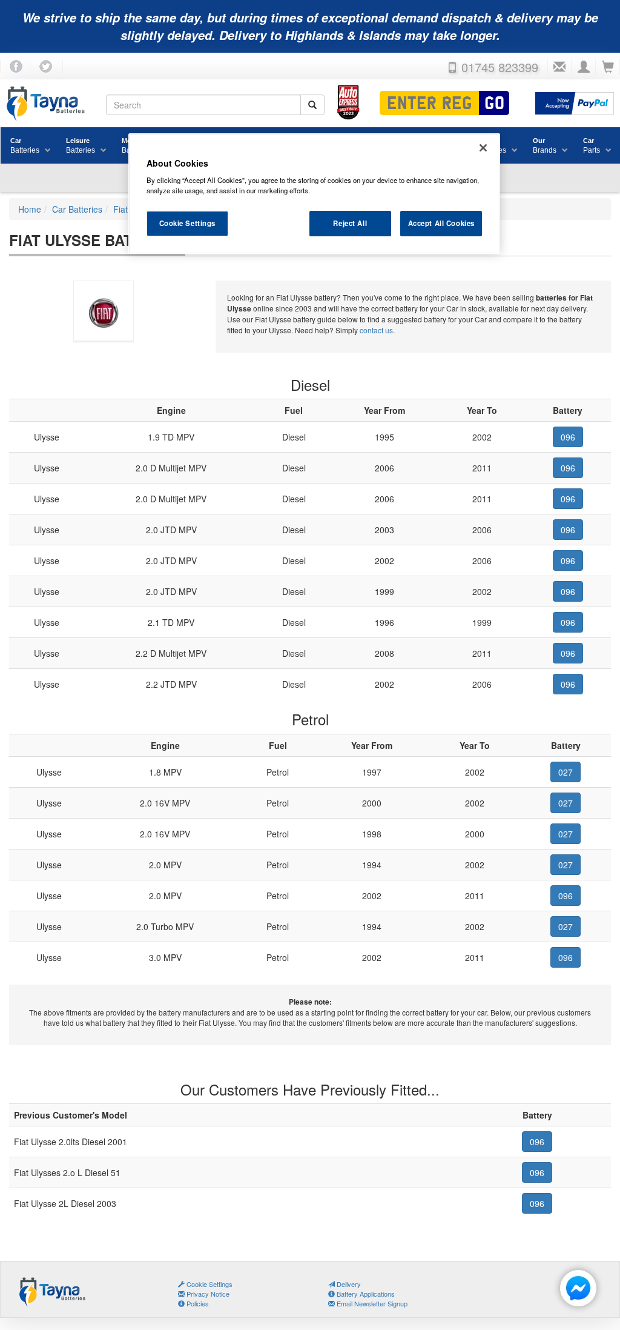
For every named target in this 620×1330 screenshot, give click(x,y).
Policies (197, 1303)
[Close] (483, 148)
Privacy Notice (207, 1293)
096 (568, 437)
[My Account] (584, 67)
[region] (314, 193)
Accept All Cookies (441, 223)
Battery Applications (365, 1293)
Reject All (350, 223)
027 (565, 772)
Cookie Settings (187, 223)
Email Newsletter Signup (371, 1303)
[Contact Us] (559, 67)
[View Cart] (608, 67)
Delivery (348, 1284)
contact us (376, 330)
